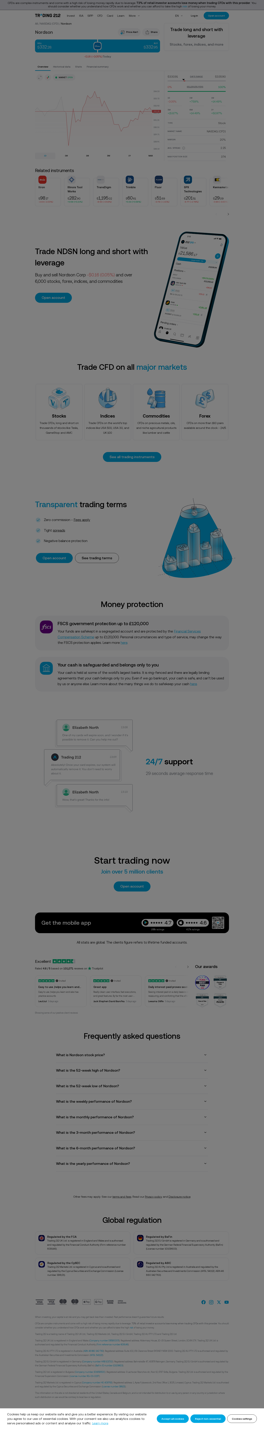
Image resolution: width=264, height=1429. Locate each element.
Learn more (100, 1423)
